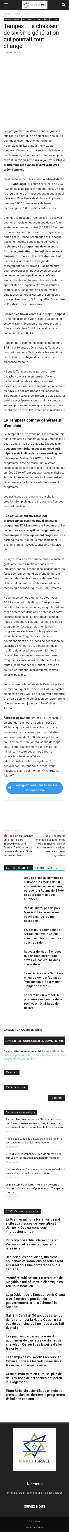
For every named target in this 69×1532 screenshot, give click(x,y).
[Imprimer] (41, 60)
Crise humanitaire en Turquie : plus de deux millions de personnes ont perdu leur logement (34, 1378)
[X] (16, 60)
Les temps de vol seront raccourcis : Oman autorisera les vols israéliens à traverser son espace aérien (33, 1361)
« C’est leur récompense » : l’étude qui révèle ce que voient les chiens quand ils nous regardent (33, 1156)
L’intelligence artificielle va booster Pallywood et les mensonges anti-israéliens (32, 1244)
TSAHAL (55, 19)
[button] (6, 5)
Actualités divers (23, 13)
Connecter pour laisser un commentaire (34, 1040)
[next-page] (12, 1017)
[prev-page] (6, 1017)
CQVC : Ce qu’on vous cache (22, 1211)
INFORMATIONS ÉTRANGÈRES (35, 19)
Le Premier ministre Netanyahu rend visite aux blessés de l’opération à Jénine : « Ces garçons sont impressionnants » (33, 1225)
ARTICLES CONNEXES (18, 868)
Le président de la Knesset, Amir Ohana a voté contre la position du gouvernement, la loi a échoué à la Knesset (35, 1301)
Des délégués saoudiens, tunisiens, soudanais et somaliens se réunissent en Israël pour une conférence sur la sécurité (34, 1263)
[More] (58, 60)
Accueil (7, 13)
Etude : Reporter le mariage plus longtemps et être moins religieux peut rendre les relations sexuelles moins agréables (50, 845)
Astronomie (34, 1521)
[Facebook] (7, 60)
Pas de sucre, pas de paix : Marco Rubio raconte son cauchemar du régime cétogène (34, 1140)
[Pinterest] (24, 60)
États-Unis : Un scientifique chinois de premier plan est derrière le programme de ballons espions (35, 1395)
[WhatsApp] (32, 60)
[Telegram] (49, 60)
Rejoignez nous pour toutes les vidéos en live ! (36, 787)
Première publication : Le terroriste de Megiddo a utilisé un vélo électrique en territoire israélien (34, 1282)
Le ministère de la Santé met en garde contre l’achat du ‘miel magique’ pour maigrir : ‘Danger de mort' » (35, 1188)
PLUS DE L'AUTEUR (46, 868)
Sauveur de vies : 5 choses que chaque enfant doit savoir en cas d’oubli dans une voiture (35, 1171)
